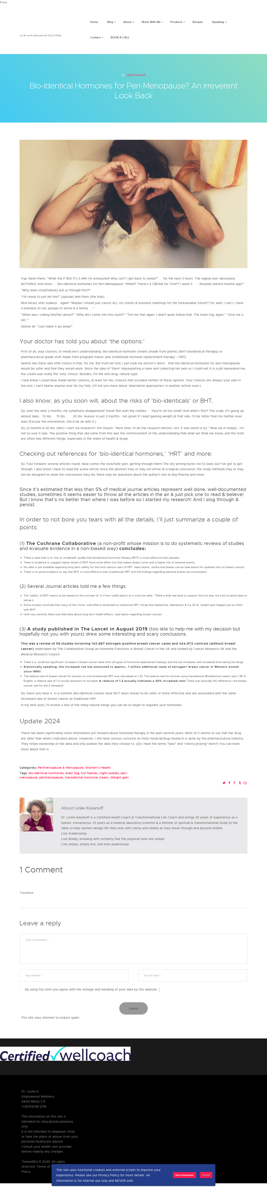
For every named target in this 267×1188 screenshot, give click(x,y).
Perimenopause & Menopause (60, 767)
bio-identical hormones (46, 773)
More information (184, 1175)
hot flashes (89, 773)
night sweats (109, 773)
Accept (206, 1175)
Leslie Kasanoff (135, 74)
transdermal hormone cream (86, 777)
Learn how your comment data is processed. (114, 1017)
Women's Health (98, 767)
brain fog (72, 773)
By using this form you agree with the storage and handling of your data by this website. (92, 989)
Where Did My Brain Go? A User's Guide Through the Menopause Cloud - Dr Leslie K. (89, 892)
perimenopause (51, 777)
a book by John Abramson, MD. (73, 749)
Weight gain (119, 777)
